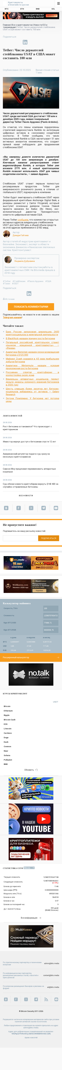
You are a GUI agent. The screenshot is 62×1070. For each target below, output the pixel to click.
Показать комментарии (31, 306)
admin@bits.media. (31, 1028)
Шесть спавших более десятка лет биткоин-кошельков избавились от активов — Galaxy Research (32, 391)
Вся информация (29, 918)
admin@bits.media (51, 963)
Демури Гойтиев (21, 235)
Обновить (29, 770)
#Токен (6, 283)
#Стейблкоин (19, 281)
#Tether (7, 281)
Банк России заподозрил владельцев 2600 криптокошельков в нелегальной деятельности (32, 333)
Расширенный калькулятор (16, 657)
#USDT (15, 283)
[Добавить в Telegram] (18, 42)
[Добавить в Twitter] (12, 42)
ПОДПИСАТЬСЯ (48, 538)
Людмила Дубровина (24, 261)
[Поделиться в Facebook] (5, 42)
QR (49, 1034)
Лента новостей (12, 416)
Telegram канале (12, 317)
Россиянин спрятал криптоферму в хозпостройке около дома (32, 374)
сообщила (23, 219)
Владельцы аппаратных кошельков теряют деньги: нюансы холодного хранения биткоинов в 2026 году (32, 382)
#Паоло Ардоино (35, 281)
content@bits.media (51, 975)
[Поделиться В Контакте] (31, 42)
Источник (10, 299)
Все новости (26, 495)
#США (48, 281)
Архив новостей (31, 1038)
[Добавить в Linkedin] (25, 42)
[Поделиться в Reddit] (38, 42)
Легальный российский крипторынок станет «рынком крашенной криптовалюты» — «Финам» (32, 345)
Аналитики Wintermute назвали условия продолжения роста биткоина (32, 367)
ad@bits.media (53, 987)
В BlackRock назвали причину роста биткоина (30, 338)
